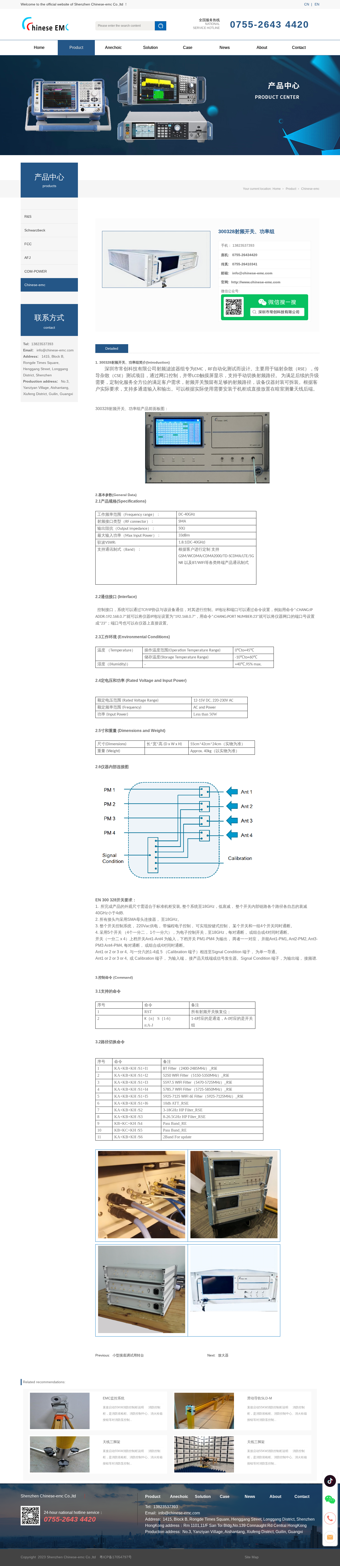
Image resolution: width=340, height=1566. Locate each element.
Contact (299, 47)
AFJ (27, 258)
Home (39, 47)
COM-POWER (35, 271)
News (225, 47)
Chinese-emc (34, 285)
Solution (150, 47)
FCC (28, 244)
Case (187, 47)
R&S (27, 216)
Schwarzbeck (34, 230)
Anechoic (113, 47)
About (262, 47)
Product (76, 47)
